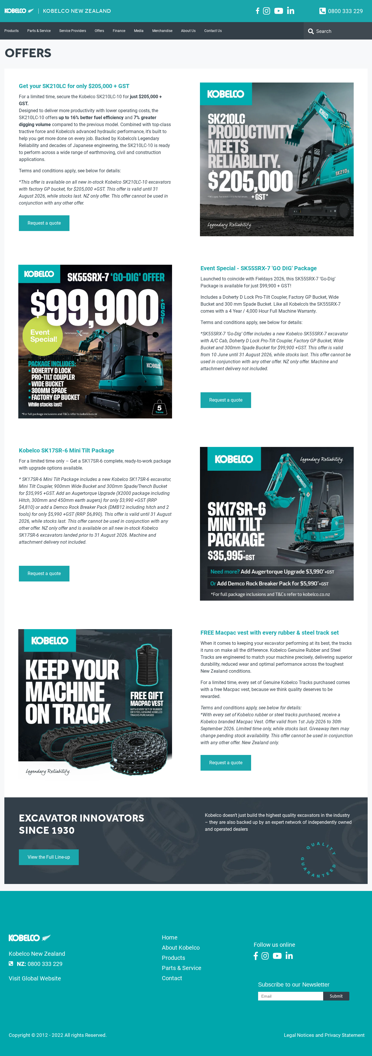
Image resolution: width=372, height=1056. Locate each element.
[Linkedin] (290, 11)
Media (139, 31)
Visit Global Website (35, 978)
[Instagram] (266, 11)
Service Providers (72, 31)
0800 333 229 (345, 11)
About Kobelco (181, 947)
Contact (172, 978)
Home (170, 937)
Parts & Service (39, 31)
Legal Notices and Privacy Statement (324, 1035)
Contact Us (213, 31)
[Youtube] (278, 11)
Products (11, 31)
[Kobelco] (30, 939)
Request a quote (44, 223)
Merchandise (162, 31)
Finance (119, 31)
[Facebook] (257, 10)
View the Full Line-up (49, 857)
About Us (188, 31)
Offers (99, 31)
